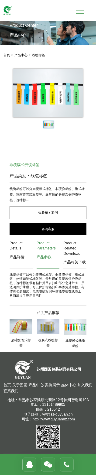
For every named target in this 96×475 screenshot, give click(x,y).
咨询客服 (48, 229)
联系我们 (10, 391)
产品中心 (20, 55)
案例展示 (52, 385)
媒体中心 (68, 385)
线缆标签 (38, 55)
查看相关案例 (48, 213)
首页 (6, 55)
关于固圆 (19, 385)
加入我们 (85, 385)
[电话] (67, 465)
